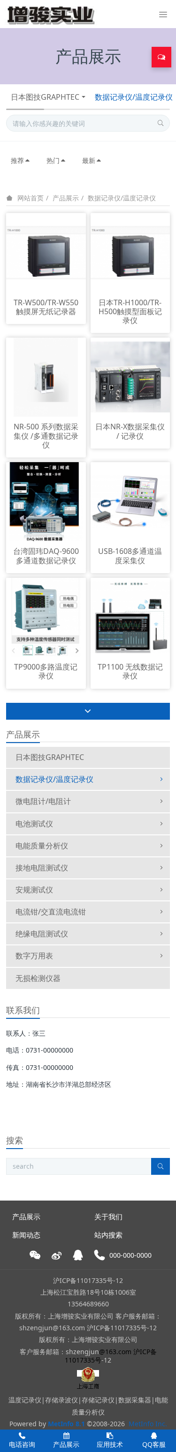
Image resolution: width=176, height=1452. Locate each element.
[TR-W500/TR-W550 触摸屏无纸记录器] (45, 252)
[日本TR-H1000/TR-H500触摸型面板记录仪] (130, 252)
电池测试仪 (34, 823)
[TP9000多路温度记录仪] (45, 616)
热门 (53, 160)
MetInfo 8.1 (66, 1423)
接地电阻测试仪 (41, 867)
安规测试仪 (34, 889)
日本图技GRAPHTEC (45, 97)
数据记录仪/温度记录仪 (122, 197)
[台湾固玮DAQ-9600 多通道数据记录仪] (45, 500)
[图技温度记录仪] (51, 14)
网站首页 (30, 198)
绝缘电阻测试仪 (41, 934)
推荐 (17, 160)
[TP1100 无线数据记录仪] (130, 616)
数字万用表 (34, 956)
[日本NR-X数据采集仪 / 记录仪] (130, 376)
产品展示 (66, 197)
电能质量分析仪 (41, 845)
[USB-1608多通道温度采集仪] (130, 500)
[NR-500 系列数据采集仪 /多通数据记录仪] (45, 376)
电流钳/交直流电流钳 (50, 912)
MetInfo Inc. (148, 1423)
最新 (88, 160)
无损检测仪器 (38, 978)
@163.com (115, 1351)
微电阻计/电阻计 (43, 801)
